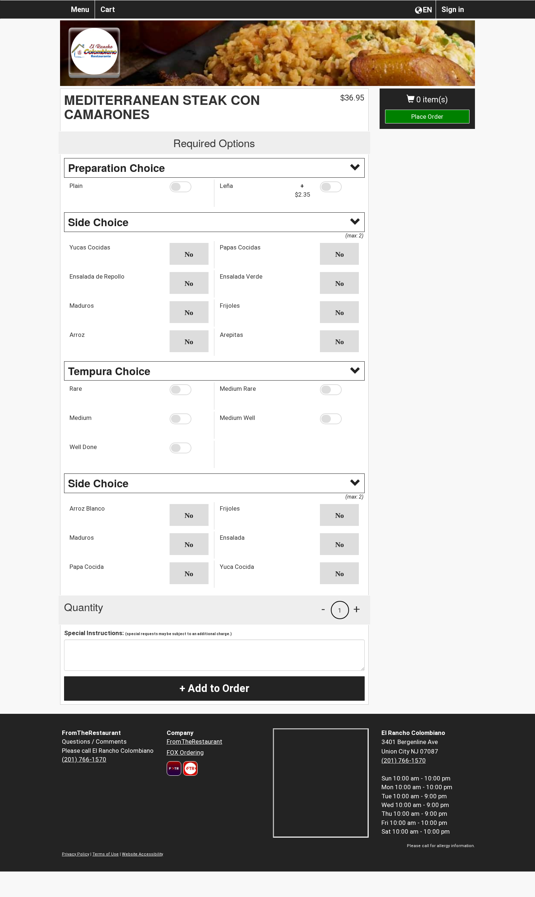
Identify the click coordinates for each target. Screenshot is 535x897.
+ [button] (356, 609)
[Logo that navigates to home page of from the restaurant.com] (174, 768)
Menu (80, 9)
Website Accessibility (142, 854)
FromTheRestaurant (194, 741)
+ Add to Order (214, 688)
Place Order (427, 116)
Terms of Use (105, 854)
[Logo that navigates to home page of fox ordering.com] (189, 768)
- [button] (323, 609)
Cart (107, 9)
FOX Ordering (185, 752)
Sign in (452, 9)
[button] (189, 186)
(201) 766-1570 (84, 759)
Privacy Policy (75, 854)
